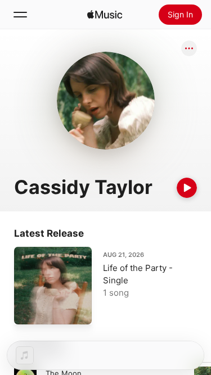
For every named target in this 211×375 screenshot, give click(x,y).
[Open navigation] (20, 14)
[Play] (187, 188)
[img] (104, 15)
